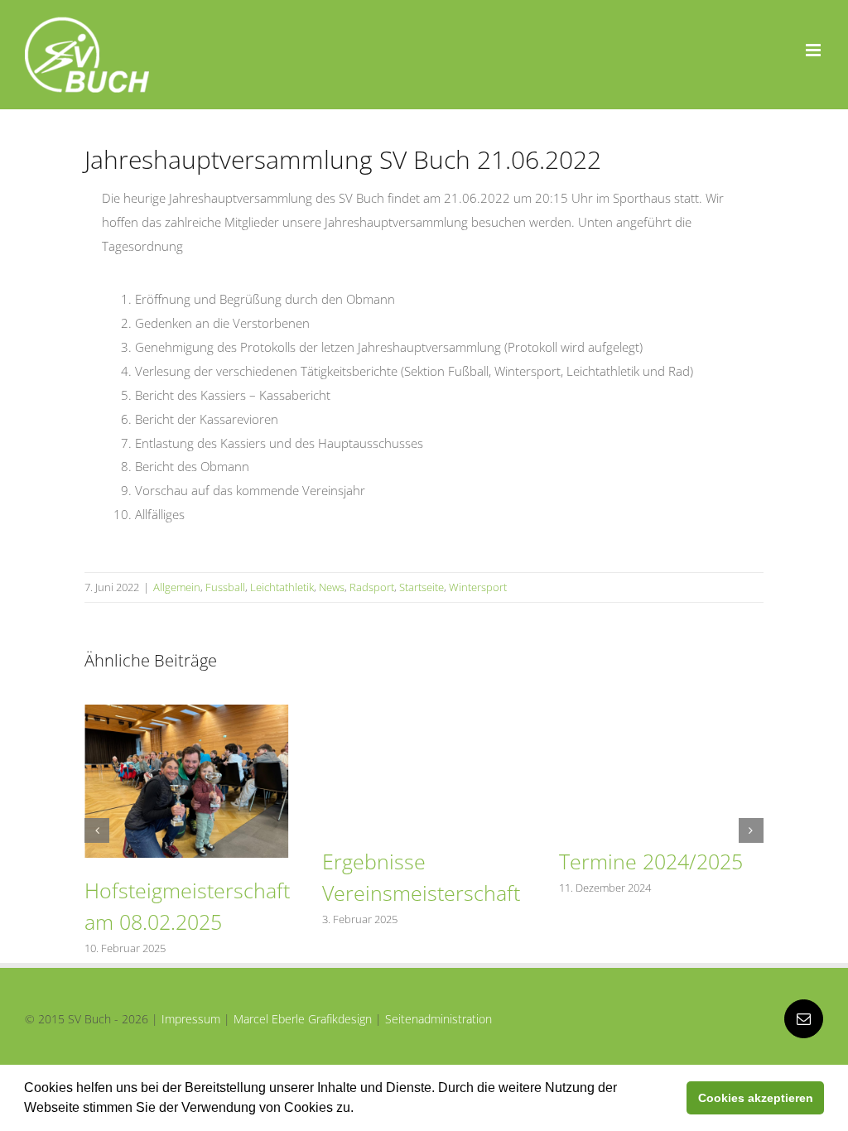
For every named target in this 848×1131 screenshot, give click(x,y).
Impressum (190, 1019)
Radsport (371, 587)
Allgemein (176, 587)
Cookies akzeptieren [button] (755, 1098)
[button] (359, 1109)
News (331, 587)
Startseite (421, 587)
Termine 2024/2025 (651, 861)
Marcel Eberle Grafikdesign (303, 1019)
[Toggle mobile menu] (814, 50)
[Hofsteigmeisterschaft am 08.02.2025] (186, 713)
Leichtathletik (282, 587)
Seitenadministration (438, 1019)
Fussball (225, 587)
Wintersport (478, 587)
